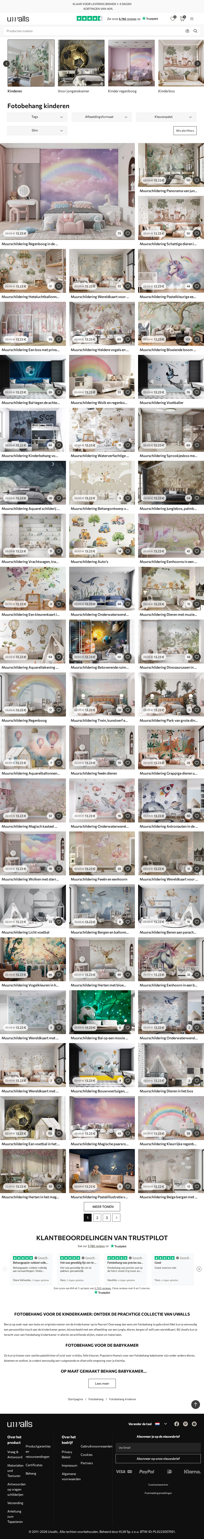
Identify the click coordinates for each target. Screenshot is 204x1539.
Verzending (15, 1503)
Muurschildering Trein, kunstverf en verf (100, 720)
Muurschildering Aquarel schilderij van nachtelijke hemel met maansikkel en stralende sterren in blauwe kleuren (31, 508)
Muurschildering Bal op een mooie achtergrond (100, 1038)
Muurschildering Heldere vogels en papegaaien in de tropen (100, 349)
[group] (81, 66)
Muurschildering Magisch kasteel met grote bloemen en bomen (31, 826)
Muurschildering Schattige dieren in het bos (169, 244)
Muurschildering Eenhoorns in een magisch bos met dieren (169, 561)
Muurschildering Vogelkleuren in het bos (31, 985)
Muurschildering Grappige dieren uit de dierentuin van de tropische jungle (169, 773)
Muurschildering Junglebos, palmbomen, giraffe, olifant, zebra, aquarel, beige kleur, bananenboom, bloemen (169, 508)
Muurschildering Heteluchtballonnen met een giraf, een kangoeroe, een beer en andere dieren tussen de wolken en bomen (31, 296)
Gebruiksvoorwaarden (96, 1446)
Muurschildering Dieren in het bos (166, 1091)
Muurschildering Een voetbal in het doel (31, 1144)
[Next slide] (197, 63)
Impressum (69, 1465)
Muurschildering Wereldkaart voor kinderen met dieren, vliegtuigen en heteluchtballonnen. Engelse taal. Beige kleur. (169, 879)
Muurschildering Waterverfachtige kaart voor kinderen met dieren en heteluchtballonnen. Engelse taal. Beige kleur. (100, 455)
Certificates (34, 1465)
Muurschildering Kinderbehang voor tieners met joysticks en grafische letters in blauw (31, 455)
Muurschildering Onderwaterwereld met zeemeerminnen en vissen (100, 826)
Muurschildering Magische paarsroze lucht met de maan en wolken (100, 1144)
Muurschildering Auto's (89, 561)
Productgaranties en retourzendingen (38, 1451)
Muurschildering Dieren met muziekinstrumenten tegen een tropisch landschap (169, 614)
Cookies (86, 1454)
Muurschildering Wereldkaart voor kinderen (100, 296)
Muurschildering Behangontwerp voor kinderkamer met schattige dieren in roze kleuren (100, 508)
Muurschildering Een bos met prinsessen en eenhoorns (31, 349)
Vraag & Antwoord (14, 1454)
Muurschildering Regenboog (24, 720)
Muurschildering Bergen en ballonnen (100, 932)
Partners (87, 1463)
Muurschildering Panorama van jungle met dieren (169, 191)
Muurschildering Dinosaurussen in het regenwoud (169, 667)
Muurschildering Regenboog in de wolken (31, 244)
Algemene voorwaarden (71, 1476)
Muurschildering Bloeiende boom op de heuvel (169, 349)
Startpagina (75, 1399)
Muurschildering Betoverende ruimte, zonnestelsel (100, 667)
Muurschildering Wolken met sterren (31, 879)
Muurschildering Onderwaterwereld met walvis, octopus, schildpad (100, 614)
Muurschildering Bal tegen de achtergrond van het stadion (31, 402)
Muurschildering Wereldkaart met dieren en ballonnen (31, 1038)
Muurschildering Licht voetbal (25, 932)
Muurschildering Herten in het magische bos (31, 1197)
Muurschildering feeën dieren (94, 773)
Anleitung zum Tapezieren (15, 1516)
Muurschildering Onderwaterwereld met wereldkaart (169, 1038)
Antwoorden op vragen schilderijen (16, 1489)
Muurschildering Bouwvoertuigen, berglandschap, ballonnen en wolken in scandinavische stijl (100, 1091)
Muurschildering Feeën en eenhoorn (99, 879)
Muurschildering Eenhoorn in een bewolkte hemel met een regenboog (169, 985)
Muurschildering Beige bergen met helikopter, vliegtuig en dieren (169, 1197)
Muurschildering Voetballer (161, 402)
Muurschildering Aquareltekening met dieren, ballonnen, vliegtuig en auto (31, 667)
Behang (31, 1473)
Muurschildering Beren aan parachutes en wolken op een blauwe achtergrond (169, 932)
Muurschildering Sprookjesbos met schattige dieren (169, 455)
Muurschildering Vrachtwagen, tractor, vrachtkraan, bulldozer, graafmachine (31, 561)
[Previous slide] (6, 63)
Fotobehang (96, 1399)
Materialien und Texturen (15, 1470)
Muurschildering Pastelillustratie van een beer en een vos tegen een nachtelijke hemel (100, 1197)
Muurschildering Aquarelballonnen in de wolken (31, 773)
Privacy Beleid (67, 1454)
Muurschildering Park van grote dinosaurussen (169, 720)
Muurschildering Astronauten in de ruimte (169, 826)
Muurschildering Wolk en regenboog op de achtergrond (100, 402)
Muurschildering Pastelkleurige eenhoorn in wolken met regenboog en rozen (169, 296)
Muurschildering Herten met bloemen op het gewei (100, 985)
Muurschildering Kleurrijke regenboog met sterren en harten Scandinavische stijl (169, 1144)
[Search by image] (187, 31)
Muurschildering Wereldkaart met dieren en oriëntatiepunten (31, 1091)
